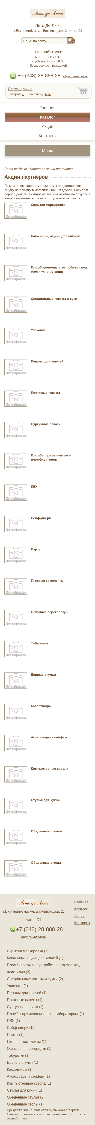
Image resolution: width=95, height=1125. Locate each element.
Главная (47, 108)
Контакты (47, 135)
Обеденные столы (46, 862)
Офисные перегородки (49, 612)
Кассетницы (41, 706)
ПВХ (34, 486)
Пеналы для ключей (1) (27, 993)
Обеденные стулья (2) (26, 1097)
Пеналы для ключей (47, 361)
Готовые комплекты (47, 580)
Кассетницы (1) (20, 1069)
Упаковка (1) (17, 986)
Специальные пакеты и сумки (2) (35, 979)
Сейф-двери (41, 518)
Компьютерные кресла (49, 768)
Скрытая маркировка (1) (27, 951)
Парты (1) (15, 1035)
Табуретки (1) (18, 1055)
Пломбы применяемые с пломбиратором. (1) (45, 1014)
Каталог (47, 117)
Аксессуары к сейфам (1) (28, 1076)
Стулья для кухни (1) (24, 1090)
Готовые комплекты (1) (26, 1042)
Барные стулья (43, 674)
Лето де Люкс (15, 169)
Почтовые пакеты (45, 392)
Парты (36, 549)
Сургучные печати (46, 424)
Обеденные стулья (46, 831)
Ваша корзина (20, 89)
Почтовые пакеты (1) (24, 1000)
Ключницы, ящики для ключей (55, 236)
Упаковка (38, 330)
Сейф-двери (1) (20, 1028)
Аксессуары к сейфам (49, 737)
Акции (47, 126)
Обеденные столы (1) (25, 1104)
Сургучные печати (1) (25, 1007)
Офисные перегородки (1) (29, 1049)
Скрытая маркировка (48, 205)
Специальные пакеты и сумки (55, 299)
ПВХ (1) (13, 1021)
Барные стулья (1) (22, 1062)
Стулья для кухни (45, 800)
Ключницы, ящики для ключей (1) (35, 958)
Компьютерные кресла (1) (29, 1083)
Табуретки (39, 643)
